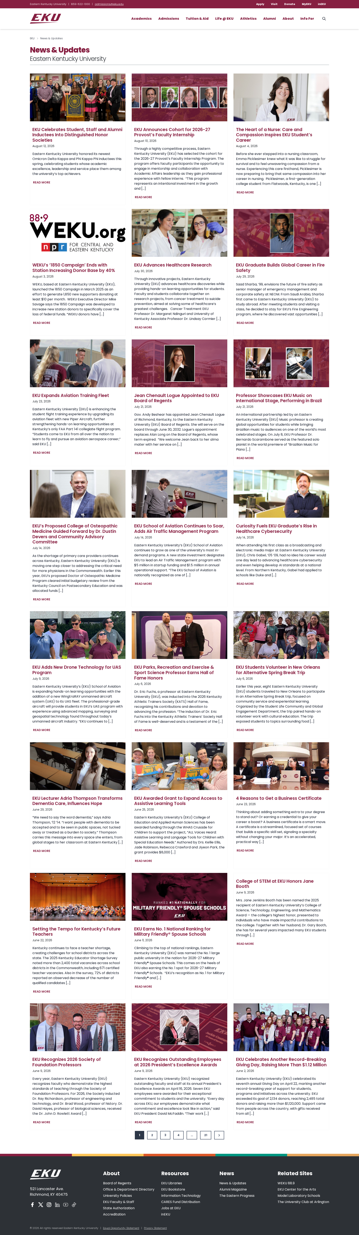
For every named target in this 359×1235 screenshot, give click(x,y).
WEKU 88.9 (286, 1183)
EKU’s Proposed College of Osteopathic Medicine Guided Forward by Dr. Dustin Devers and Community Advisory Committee (75, 533)
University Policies (117, 1195)
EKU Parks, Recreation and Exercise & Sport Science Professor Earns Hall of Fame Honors (174, 673)
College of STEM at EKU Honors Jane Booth (275, 884)
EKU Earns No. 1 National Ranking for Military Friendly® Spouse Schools (172, 931)
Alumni (269, 18)
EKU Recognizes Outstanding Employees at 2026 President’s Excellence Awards (177, 1062)
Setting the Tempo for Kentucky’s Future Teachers (76, 931)
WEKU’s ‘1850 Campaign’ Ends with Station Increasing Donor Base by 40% (73, 267)
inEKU (322, 4)
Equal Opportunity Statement (121, 1228)
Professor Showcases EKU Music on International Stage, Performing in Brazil (279, 398)
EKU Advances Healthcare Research (172, 265)
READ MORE (42, 183)
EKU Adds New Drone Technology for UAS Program (76, 670)
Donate (289, 4)
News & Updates (232, 1183)
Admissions (168, 18)
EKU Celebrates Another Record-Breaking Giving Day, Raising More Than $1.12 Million (281, 1062)
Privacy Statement (155, 1228)
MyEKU (306, 4)
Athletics (248, 18)
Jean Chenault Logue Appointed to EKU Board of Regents (176, 398)
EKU (32, 38)
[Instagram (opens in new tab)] (49, 1204)
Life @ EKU (224, 18)
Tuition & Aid (197, 18)
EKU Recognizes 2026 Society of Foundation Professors (66, 1062)
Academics (141, 18)
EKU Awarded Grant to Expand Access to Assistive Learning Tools (178, 801)
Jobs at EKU (171, 1208)
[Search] (324, 19)
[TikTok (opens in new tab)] (73, 1204)
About (288, 18)
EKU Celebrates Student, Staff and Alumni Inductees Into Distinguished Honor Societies (77, 135)
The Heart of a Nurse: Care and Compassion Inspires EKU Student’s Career (274, 135)
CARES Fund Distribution (180, 1201)
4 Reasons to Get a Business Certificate (279, 798)
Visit (274, 4)
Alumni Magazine (233, 1189)
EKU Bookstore (173, 1189)
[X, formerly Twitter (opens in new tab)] (40, 1204)
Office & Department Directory (128, 1189)
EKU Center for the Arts (297, 1189)
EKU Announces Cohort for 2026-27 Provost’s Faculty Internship (172, 132)
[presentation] (77, 97)
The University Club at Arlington (303, 1201)
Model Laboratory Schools (299, 1195)
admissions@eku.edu (109, 4)
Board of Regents (117, 1183)
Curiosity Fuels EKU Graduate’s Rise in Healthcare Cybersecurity (276, 528)
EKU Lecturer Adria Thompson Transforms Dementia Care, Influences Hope (77, 801)
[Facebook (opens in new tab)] (32, 1204)
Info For (307, 18)
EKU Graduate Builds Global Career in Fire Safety (280, 267)
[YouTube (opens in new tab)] (65, 1204)
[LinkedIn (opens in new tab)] (57, 1204)
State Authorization (119, 1208)
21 (205, 1135)
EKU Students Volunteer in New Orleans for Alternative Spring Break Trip (278, 670)
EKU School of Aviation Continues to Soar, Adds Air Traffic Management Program (179, 528)
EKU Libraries (171, 1183)
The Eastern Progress (236, 1195)
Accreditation (114, 1214)
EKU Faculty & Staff (118, 1201)
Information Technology (181, 1195)
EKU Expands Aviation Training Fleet (70, 395)
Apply (260, 4)
